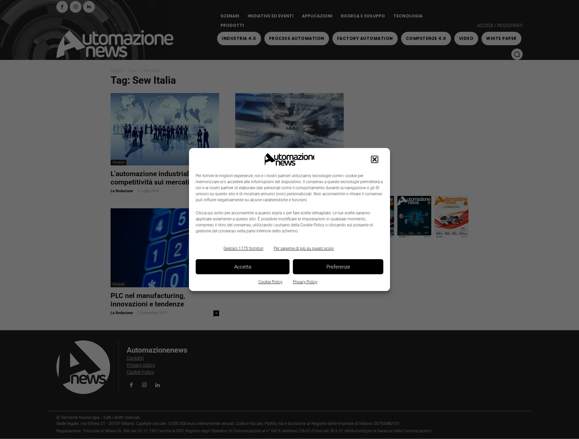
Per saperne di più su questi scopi (304, 248)
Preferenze (338, 267)
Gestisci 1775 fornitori (243, 248)
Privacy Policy (305, 282)
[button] (374, 159)
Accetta (242, 267)
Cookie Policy (270, 282)
